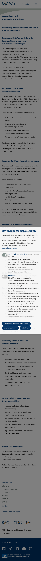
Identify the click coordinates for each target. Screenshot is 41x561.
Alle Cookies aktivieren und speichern (16, 324)
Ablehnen (25, 328)
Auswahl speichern (10, 328)
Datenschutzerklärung (9, 248)
